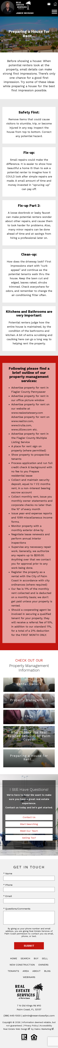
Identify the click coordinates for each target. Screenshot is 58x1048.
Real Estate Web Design (15, 1029)
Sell (45, 958)
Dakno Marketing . (44, 1029)
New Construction (22, 964)
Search (25, 958)
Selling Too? (29, 837)
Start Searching (29, 824)
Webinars (29, 977)
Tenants (13, 971)
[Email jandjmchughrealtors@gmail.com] (49, 4)
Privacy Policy (31, 1025)
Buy (36, 958)
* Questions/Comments (16, 908)
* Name (7, 873)
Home (13, 958)
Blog (47, 971)
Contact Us (29, 817)
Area (26, 971)
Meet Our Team (29, 830)
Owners (43, 964)
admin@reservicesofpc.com (39, 1015)
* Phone (7, 884)
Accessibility (46, 1025)
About (36, 971)
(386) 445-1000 (12, 1015)
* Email (7, 896)
